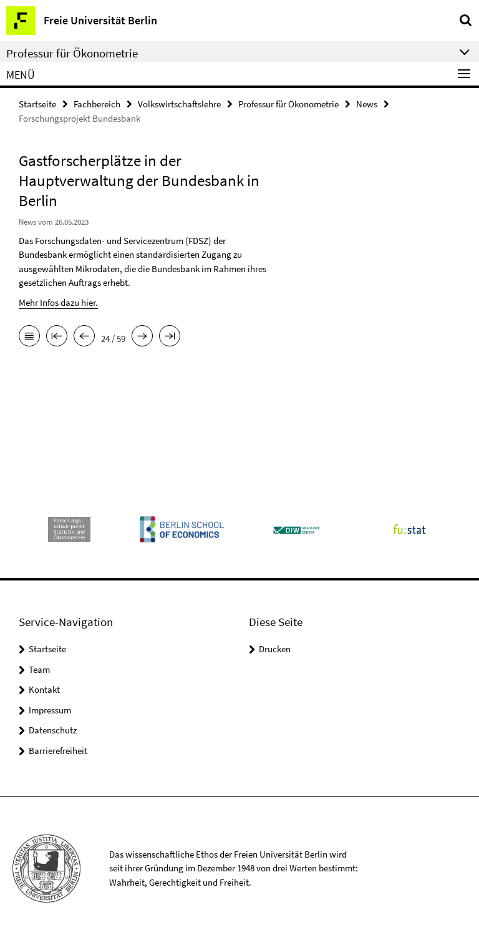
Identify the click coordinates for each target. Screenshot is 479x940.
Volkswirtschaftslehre (179, 104)
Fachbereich (97, 104)
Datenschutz (53, 730)
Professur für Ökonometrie (288, 104)
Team (39, 669)
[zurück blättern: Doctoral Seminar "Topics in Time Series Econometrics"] (84, 337)
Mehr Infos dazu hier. (58, 302)
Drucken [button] (275, 649)
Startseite (37, 104)
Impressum (50, 710)
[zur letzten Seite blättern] (169, 337)
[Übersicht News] (29, 337)
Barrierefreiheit (58, 750)
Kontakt (44, 689)
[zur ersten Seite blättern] (56, 337)
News (366, 104)
